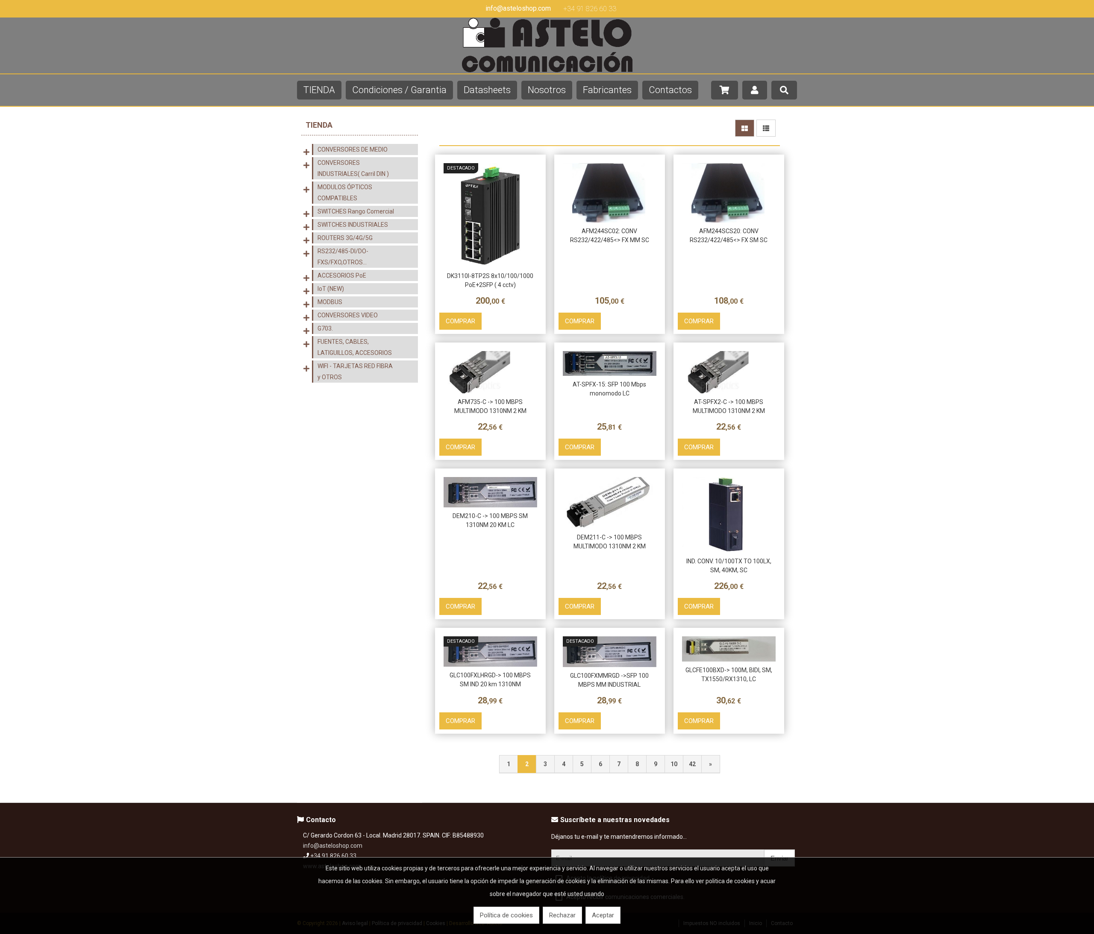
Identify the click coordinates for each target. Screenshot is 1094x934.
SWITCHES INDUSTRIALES (353, 224)
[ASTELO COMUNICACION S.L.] (547, 70)
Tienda (319, 124)
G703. (325, 328)
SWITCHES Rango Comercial (356, 211)
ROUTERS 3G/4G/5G (345, 237)
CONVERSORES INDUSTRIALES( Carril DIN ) (353, 168)
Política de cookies (506, 915)
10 (674, 764)
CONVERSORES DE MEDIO (353, 149)
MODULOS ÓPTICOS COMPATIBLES (345, 193)
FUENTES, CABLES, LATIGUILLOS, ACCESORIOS (355, 347)
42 (692, 764)
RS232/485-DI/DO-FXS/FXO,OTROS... (343, 257)
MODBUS (330, 302)
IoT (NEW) (331, 288)
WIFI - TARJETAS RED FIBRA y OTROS (355, 372)
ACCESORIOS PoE (342, 275)
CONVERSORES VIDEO (348, 315)
